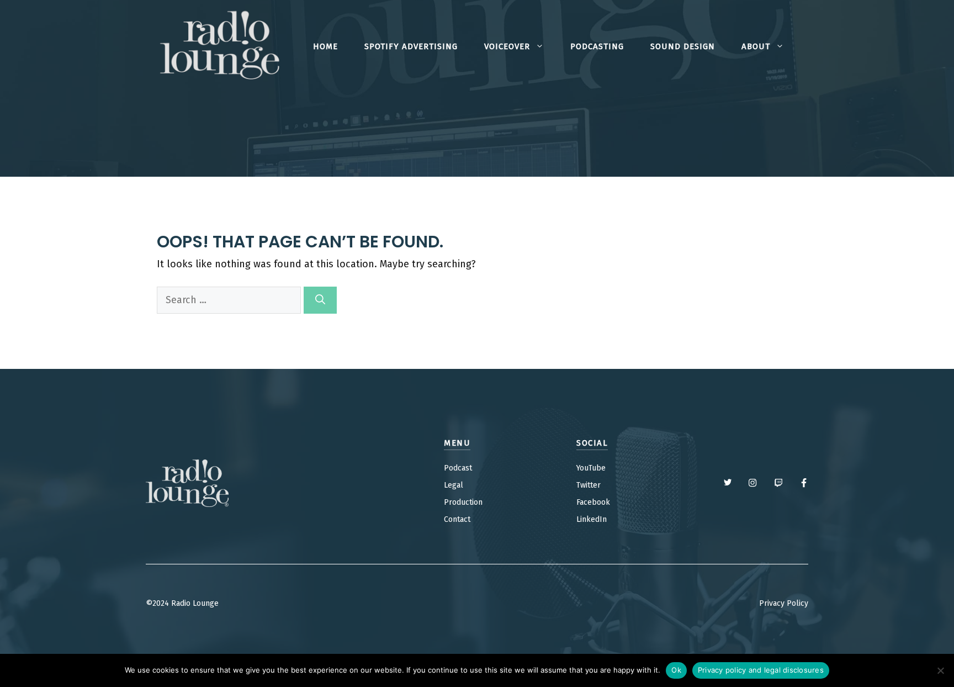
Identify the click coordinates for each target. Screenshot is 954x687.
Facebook (593, 502)
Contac (456, 519)
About (755, 46)
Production (463, 502)
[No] (940, 670)
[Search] (320, 300)
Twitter (588, 485)
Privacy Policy (783, 603)
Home (325, 46)
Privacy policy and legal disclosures (761, 669)
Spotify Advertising (411, 46)
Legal (453, 485)
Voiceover (507, 46)
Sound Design (682, 46)
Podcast (458, 468)
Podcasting (597, 46)
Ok (676, 669)
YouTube (591, 468)
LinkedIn (591, 519)
